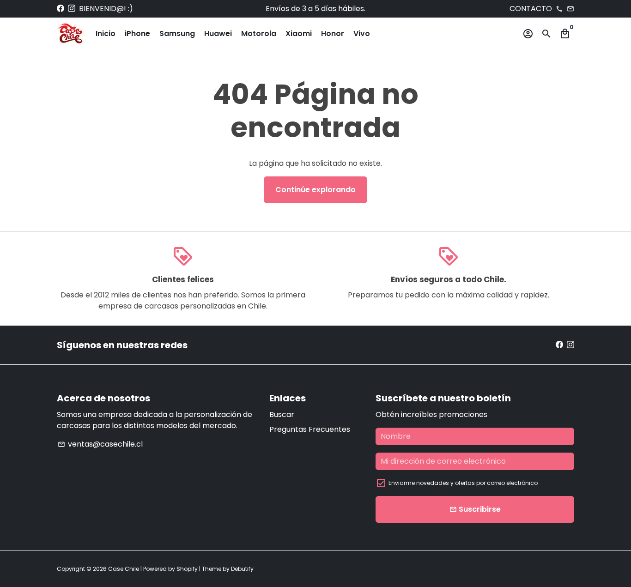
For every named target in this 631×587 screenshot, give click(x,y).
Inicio (105, 33)
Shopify (187, 569)
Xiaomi (298, 33)
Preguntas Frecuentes (309, 429)
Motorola (258, 33)
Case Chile (123, 569)
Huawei (218, 33)
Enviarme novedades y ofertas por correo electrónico (463, 483)
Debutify (242, 569)
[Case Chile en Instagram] (71, 8)
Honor (332, 33)
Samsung (177, 33)
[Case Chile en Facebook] (60, 8)
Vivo (361, 33)
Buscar (281, 414)
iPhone (137, 33)
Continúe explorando (315, 189)
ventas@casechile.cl (100, 444)
